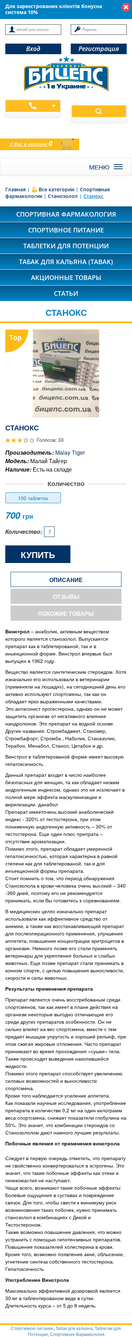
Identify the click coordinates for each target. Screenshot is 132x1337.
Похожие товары (66, 613)
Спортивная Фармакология (77, 1334)
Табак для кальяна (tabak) (66, 261)
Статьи (66, 293)
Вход (33, 48)
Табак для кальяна (74, 1328)
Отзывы (66, 597)
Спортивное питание (66, 230)
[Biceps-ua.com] (66, 73)
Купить (38, 555)
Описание (66, 580)
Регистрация (98, 48)
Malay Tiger (70, 452)
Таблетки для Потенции (66, 246)
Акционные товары (66, 277)
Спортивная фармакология (66, 214)
